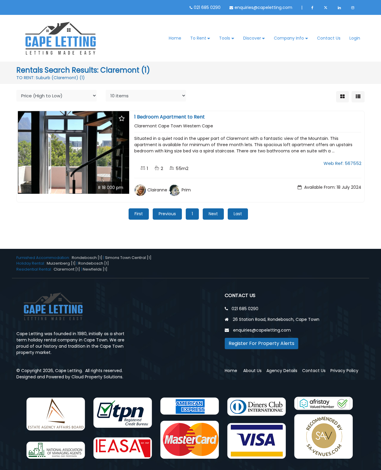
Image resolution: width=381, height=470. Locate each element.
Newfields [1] (95, 269)
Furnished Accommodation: (44, 257)
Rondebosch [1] (87, 257)
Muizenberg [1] (61, 263)
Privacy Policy (344, 371)
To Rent (198, 38)
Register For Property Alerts (261, 343)
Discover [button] (252, 38)
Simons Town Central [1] (128, 257)
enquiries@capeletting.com (263, 7)
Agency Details (281, 371)
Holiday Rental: (31, 263)
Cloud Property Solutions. (97, 377)
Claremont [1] (67, 269)
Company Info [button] (289, 38)
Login (354, 38)
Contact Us (329, 38)
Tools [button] (224, 38)
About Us (252, 371)
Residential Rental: (35, 269)
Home (175, 38)
